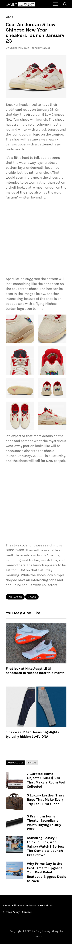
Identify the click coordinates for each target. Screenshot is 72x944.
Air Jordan (15, 597)
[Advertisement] (36, 239)
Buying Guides (15, 762)
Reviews (31, 762)
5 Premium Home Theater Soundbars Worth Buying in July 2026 (44, 822)
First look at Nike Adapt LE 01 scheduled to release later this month (35, 670)
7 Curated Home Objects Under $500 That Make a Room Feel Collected (46, 780)
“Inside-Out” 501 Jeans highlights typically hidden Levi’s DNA (32, 734)
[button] (36, 76)
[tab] (15, 762)
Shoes (32, 597)
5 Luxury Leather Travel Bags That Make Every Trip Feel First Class (46, 799)
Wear (9, 16)
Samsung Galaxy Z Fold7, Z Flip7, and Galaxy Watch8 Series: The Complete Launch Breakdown (45, 846)
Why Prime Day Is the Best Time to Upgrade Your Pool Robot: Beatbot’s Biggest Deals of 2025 (46, 872)
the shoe (26, 192)
